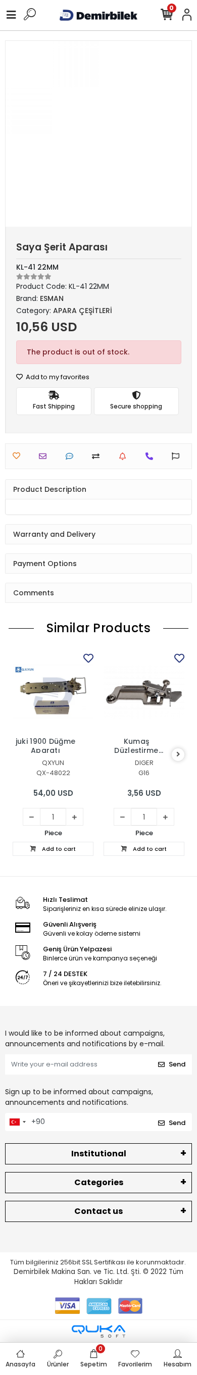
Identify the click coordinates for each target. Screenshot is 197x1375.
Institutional (98, 1153)
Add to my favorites (56, 377)
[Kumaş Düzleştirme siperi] (144, 691)
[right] (178, 754)
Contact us (98, 1211)
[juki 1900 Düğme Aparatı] (53, 691)
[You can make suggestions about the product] (178, 456)
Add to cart (58, 849)
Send (177, 1064)
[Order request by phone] (152, 456)
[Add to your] (98, 456)
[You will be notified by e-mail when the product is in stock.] (125, 456)
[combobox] (17, 1122)
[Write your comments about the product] (72, 456)
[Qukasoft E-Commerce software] (98, 1331)
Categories (98, 1182)
